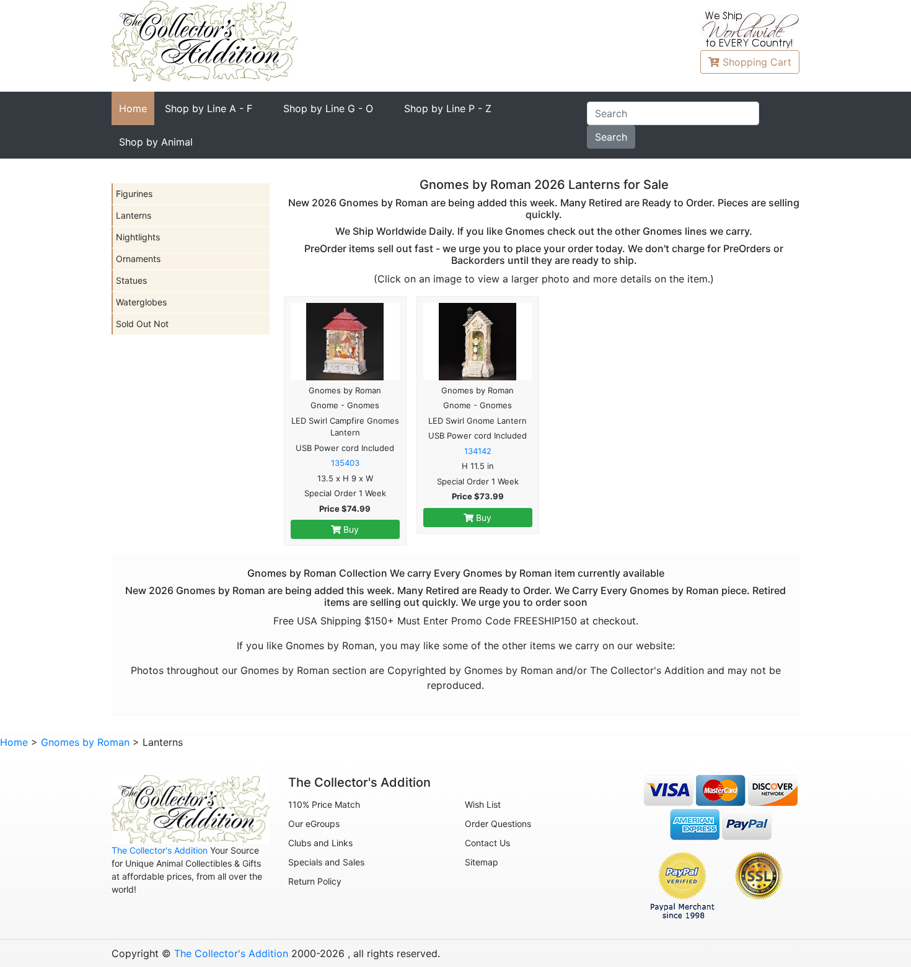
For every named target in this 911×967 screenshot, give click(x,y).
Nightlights (138, 237)
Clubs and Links (320, 843)
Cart (757, 62)
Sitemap (481, 862)
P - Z (447, 108)
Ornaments (138, 258)
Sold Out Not (142, 323)
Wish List (483, 804)
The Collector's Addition (160, 850)
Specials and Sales (326, 862)
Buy (350, 529)
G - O (328, 108)
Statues (131, 280)
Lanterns (133, 215)
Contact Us (487, 843)
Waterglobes (141, 302)
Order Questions (498, 823)
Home (133, 108)
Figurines (134, 193)
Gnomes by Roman (85, 742)
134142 (477, 451)
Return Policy (314, 881)
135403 (345, 463)
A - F (208, 108)
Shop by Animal (156, 142)
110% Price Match (324, 804)
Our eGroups (314, 823)
